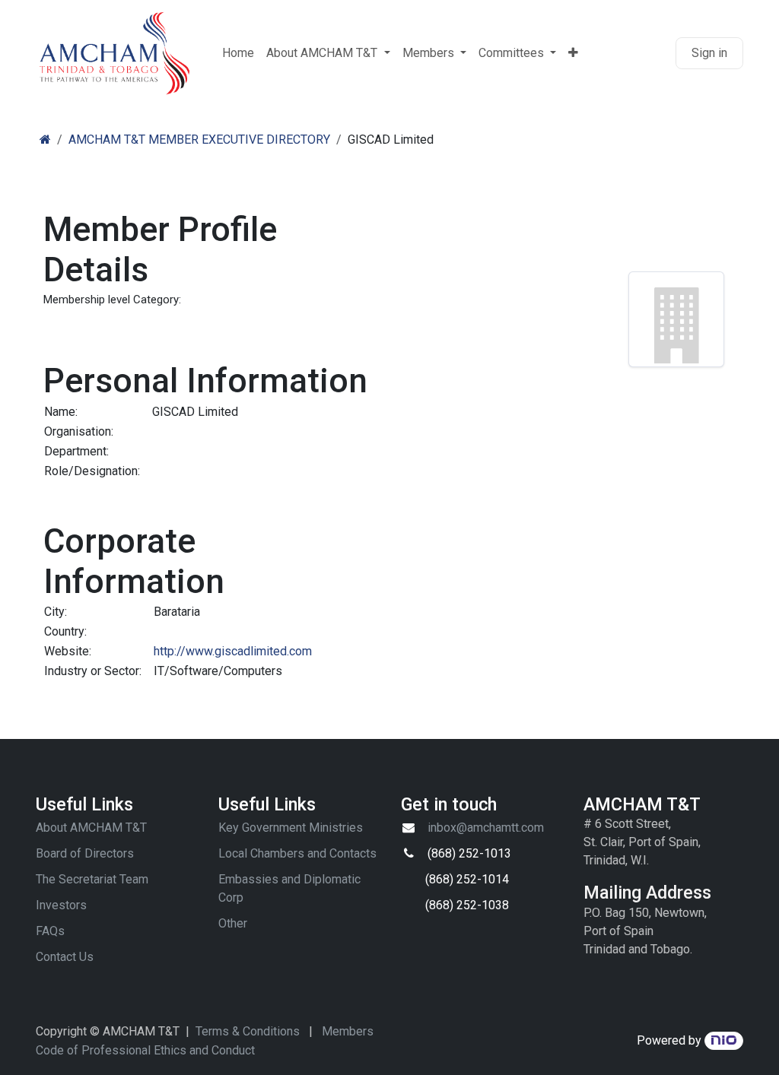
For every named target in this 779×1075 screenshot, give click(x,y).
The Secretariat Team (92, 879)
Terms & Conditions (248, 1031)
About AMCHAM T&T (91, 827)
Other (232, 923)
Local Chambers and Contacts (297, 853)
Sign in (709, 53)
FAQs (50, 931)
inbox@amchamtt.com (486, 827)
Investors (61, 905)
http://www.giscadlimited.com (233, 651)
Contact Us (65, 957)
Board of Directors (85, 853)
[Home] (45, 139)
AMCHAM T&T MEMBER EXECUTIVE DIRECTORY (199, 139)
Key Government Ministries (290, 827)
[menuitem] (238, 53)
